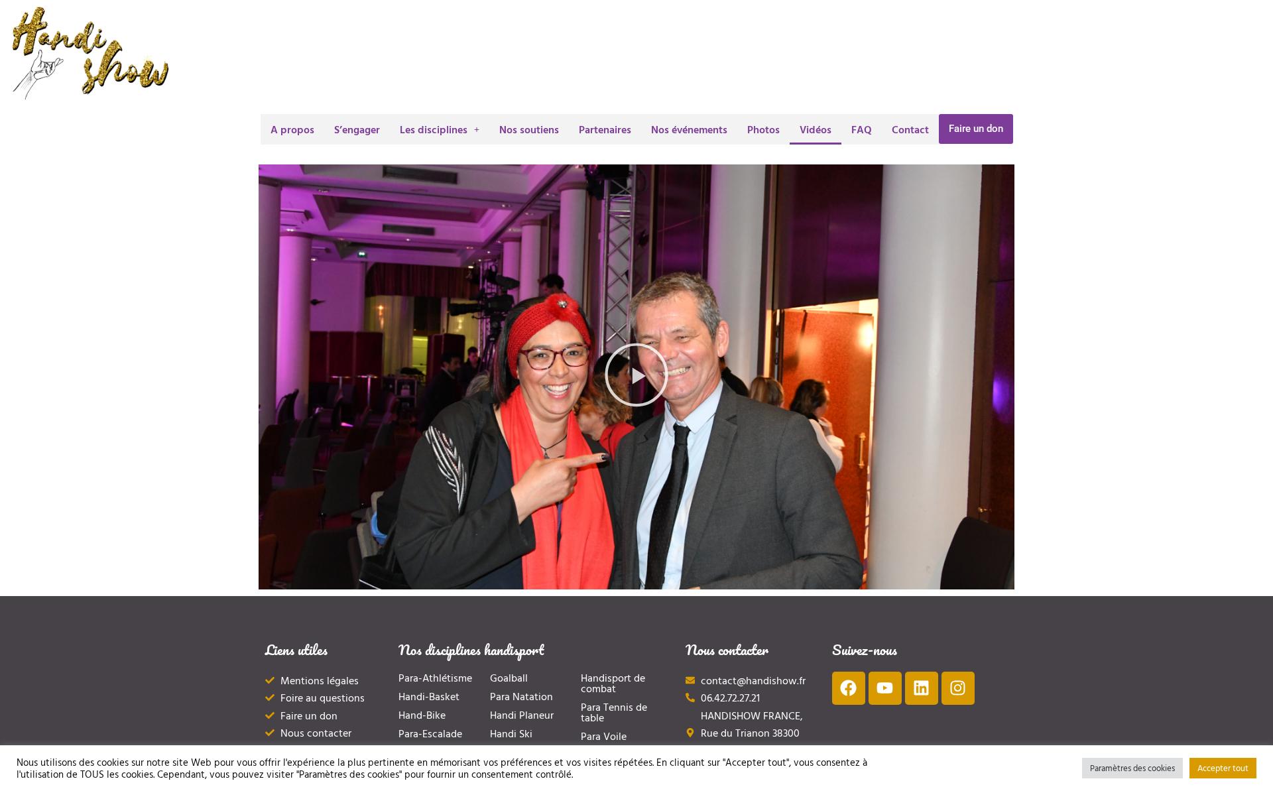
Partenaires (605, 129)
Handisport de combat (613, 683)
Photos (763, 129)
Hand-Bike (422, 715)
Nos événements (689, 129)
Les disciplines (433, 129)
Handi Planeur (522, 715)
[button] (439, 129)
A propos (292, 129)
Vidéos (815, 129)
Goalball (509, 678)
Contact (910, 129)
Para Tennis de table (614, 712)
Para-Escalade (430, 733)
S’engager (357, 129)
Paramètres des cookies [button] (1132, 767)
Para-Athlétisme (435, 678)
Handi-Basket (428, 696)
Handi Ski (511, 733)
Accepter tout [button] (1222, 767)
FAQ (861, 129)
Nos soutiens (529, 129)
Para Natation (521, 696)
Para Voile (604, 736)
